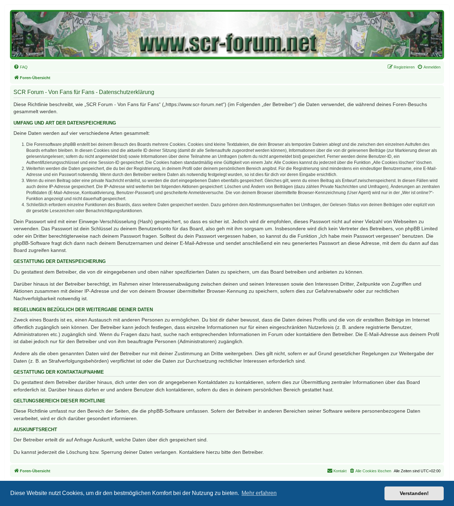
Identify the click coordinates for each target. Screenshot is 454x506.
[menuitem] (20, 67)
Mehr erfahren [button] (259, 493)
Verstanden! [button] (414, 493)
